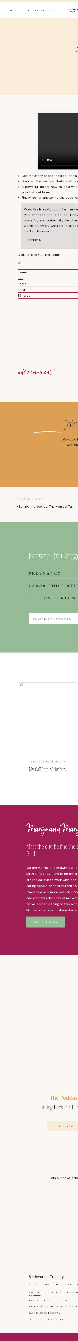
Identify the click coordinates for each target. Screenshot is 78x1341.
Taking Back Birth (48, 761)
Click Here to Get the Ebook (39, 255)
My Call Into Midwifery (47, 769)
